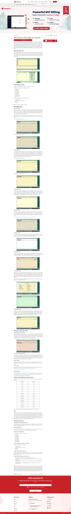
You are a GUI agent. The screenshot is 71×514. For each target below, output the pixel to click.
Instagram (49, 503)
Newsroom (36, 1)
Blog (42, 1)
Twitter (49, 501)
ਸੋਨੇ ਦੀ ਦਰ (17, 4)
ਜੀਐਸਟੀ (21, 4)
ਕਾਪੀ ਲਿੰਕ (48, 35)
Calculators (45, 1)
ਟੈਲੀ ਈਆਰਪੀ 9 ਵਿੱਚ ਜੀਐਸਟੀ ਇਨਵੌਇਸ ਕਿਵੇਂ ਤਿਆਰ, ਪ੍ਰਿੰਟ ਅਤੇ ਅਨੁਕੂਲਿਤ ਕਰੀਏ (26, 217)
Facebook (49, 499)
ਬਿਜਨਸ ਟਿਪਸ (29, 4)
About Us (32, 1)
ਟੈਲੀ (37, 4)
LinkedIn (49, 505)
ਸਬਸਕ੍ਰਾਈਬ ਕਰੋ (35, 490)
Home (29, 1)
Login (55, 1)
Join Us (40, 1)
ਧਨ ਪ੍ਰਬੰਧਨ (26, 4)
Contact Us (50, 1)
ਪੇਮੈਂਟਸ (23, 4)
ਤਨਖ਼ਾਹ (33, 4)
